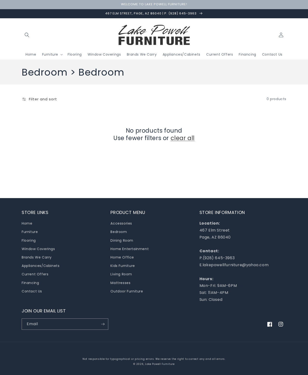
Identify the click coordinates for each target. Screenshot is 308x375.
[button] (27, 35)
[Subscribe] (102, 324)
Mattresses (120, 282)
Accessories (121, 223)
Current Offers (35, 274)
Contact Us (32, 291)
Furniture (30, 231)
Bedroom (118, 231)
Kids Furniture (122, 265)
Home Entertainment (129, 248)
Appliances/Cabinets (40, 265)
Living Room (121, 274)
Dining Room (121, 240)
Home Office (122, 257)
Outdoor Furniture (126, 291)
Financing (30, 282)
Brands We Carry (37, 257)
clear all (183, 138)
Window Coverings (38, 248)
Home (27, 223)
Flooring (29, 240)
